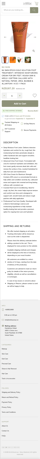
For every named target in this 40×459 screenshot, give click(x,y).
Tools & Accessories (8, 378)
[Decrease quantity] (4, 95)
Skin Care (5, 354)
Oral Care (5, 359)
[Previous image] (5, 37)
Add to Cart (20, 103)
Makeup (4, 349)
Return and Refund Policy (10, 397)
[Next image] (35, 37)
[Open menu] (3, 3)
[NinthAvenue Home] (27, 3)
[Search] (34, 10)
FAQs (4, 436)
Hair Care (5, 373)
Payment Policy (7, 402)
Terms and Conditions (9, 412)
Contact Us (5, 431)
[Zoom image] (34, 51)
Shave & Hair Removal (9, 369)
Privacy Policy (6, 407)
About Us (5, 426)
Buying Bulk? (33, 111)
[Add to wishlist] (34, 95)
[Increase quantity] (20, 95)
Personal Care (6, 364)
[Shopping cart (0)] (36, 3)
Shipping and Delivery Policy (11, 392)
